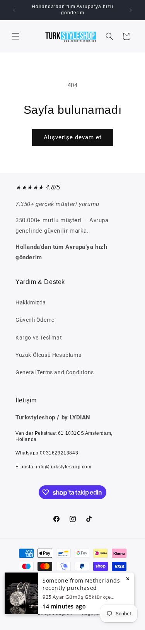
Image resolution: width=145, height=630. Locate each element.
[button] (15, 36)
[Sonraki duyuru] (130, 10)
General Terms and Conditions (54, 372)
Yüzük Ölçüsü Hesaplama (48, 355)
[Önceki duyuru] (14, 10)
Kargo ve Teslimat (38, 337)
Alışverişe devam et (73, 137)
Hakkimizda (30, 302)
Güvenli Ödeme (35, 320)
